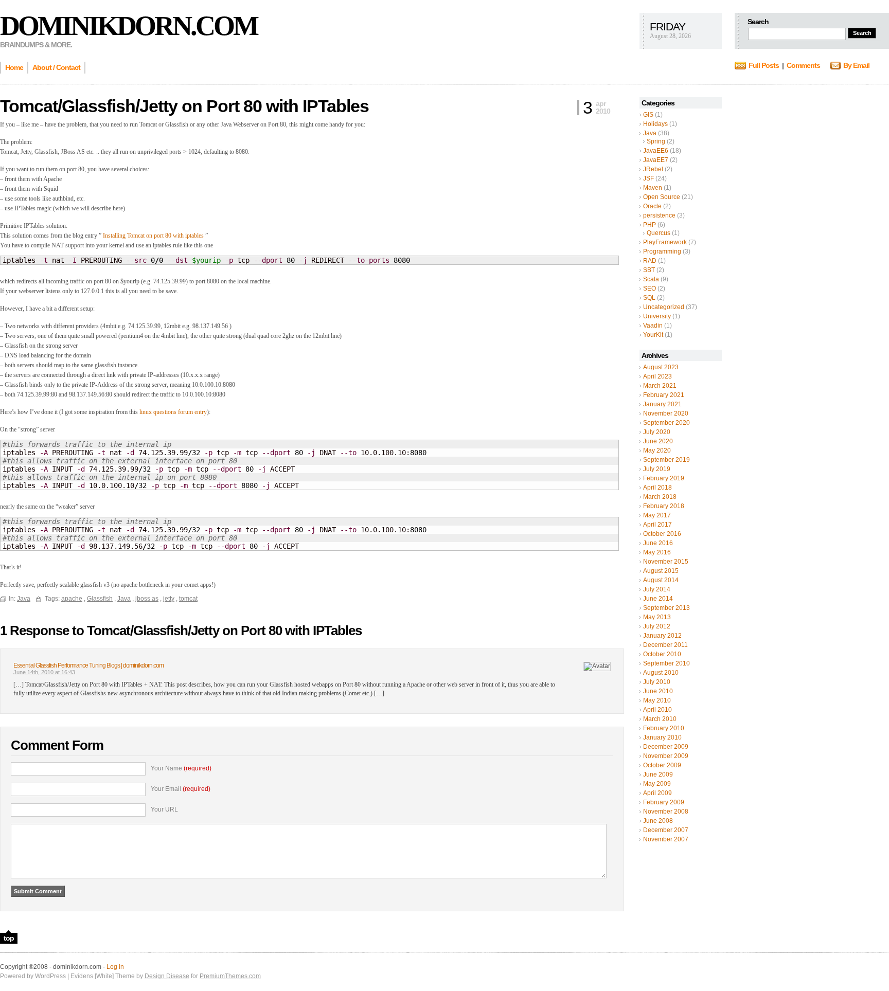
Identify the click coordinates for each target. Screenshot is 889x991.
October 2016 (662, 533)
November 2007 (665, 839)
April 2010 (657, 709)
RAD (649, 260)
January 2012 (662, 635)
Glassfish (100, 598)
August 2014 (661, 580)
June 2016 (658, 543)
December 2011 (665, 644)
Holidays (655, 124)
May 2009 (657, 783)
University (657, 316)
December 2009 (665, 746)
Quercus (658, 233)
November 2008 (665, 811)
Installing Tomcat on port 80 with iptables (153, 235)
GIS (648, 114)
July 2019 (656, 469)
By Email (856, 65)
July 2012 (656, 626)
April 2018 (657, 487)
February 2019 (663, 478)
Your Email (180, 788)
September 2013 (666, 607)
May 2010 (657, 700)
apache (71, 598)
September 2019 (666, 459)
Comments (803, 65)
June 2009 (658, 774)
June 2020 (658, 441)
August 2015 (661, 570)
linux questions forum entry (173, 412)
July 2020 (656, 432)
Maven (652, 187)
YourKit (653, 334)
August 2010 (661, 672)
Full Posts (764, 65)
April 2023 (657, 376)
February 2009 (663, 802)
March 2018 (660, 496)
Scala (651, 279)
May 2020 (657, 450)
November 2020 (665, 413)
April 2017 (657, 524)
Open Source (661, 197)
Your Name (181, 768)
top (9, 938)
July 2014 (656, 589)
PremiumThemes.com (230, 976)
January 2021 (662, 404)
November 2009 (665, 756)
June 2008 (658, 820)
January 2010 (662, 737)
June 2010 (658, 691)
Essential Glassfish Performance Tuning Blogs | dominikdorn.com (88, 665)
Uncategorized (663, 307)
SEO (649, 288)
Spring (656, 141)
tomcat (188, 598)
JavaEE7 (655, 160)
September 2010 (666, 663)
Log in (115, 966)
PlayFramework (665, 242)
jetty (168, 598)
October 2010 (662, 654)
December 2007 (665, 830)
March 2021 (660, 385)
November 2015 (665, 561)
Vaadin (653, 325)
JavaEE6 (655, 150)
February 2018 (663, 506)
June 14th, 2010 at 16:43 (44, 672)
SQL (649, 297)
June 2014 (658, 598)
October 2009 (662, 765)
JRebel (653, 169)
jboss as (146, 598)
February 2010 (663, 728)
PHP (649, 224)
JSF (648, 178)
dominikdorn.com (128, 25)
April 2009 (657, 793)
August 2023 (661, 367)
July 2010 (656, 682)
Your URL (164, 809)
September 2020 (666, 422)
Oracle (652, 206)
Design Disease (167, 976)
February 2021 (663, 395)
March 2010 (660, 719)
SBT (649, 270)
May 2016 (657, 552)
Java (649, 133)
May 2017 (657, 515)
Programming (662, 251)
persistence (659, 215)
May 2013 (657, 617)
